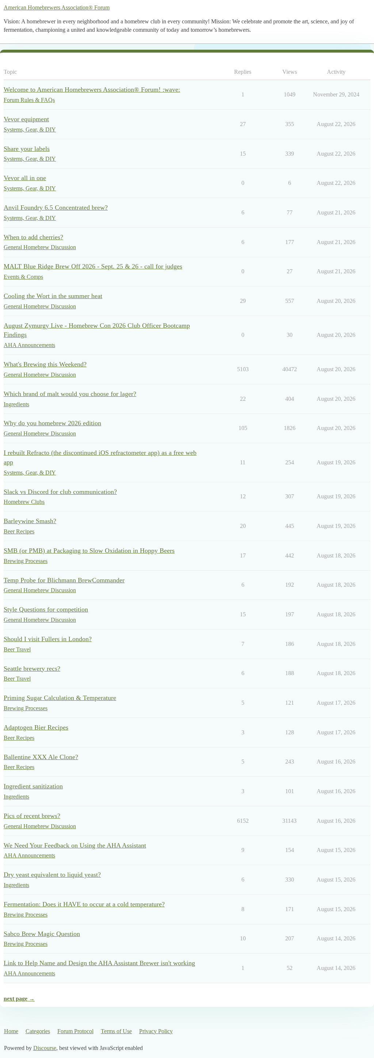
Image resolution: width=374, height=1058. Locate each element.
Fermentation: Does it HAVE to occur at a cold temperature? (84, 904)
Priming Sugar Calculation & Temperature (60, 697)
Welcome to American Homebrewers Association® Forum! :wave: (92, 89)
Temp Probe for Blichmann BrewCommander (64, 580)
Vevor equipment (26, 119)
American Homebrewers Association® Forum (57, 7)
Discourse (44, 1048)
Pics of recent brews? (32, 815)
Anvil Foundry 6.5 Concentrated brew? (56, 207)
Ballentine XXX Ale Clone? (41, 757)
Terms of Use (116, 1031)
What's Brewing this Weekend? (45, 364)
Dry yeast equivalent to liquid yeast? (52, 874)
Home (11, 1031)
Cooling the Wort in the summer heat (53, 296)
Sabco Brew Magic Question (42, 933)
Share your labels (27, 148)
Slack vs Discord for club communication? (60, 491)
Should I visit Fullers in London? (48, 639)
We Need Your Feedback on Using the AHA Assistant (75, 845)
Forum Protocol (75, 1031)
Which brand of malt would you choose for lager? (70, 393)
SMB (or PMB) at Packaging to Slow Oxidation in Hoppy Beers (89, 550)
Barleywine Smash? (30, 521)
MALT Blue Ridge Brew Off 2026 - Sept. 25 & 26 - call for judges (93, 266)
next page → (19, 999)
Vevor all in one (25, 178)
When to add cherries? (33, 237)
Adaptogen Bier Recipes (36, 727)
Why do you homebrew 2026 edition (52, 423)
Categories (38, 1031)
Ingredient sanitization (33, 786)
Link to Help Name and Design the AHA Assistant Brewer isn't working (99, 963)
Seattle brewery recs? (32, 668)
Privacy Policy (156, 1031)
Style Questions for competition (46, 609)
